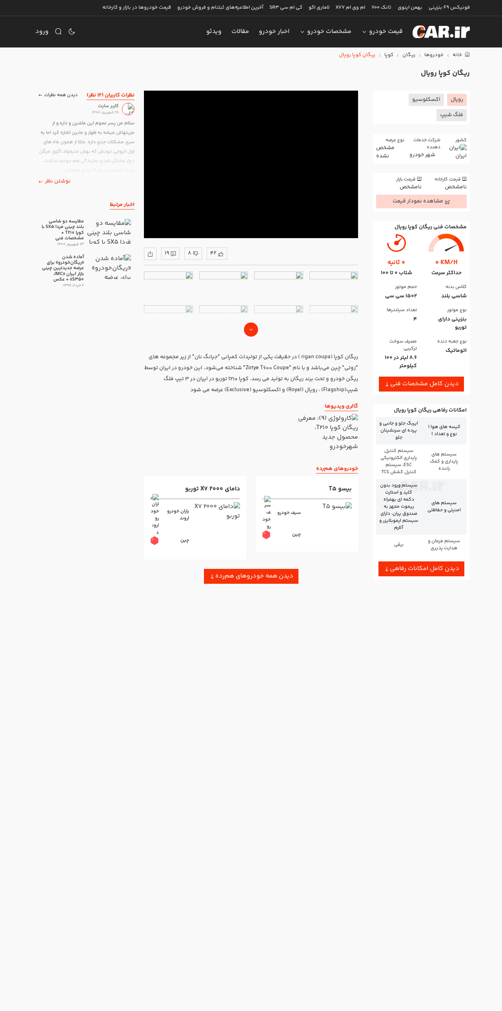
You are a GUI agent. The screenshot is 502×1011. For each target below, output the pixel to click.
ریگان (408, 55)
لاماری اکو (319, 7)
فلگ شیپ (451, 115)
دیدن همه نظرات (61, 94)
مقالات (240, 31)
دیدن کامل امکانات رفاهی (424, 569)
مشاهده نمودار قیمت (418, 201)
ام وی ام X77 (350, 7)
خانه (458, 55)
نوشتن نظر (58, 181)
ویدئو (214, 31)
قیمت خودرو (386, 31)
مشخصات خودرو (329, 31)
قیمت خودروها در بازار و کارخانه (136, 7)
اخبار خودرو (274, 31)
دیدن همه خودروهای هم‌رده (254, 576)
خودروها (434, 55)
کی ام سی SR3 (285, 7)
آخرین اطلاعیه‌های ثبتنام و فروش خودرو (220, 7)
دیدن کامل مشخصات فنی (424, 384)
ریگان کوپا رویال (357, 55)
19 (167, 253)
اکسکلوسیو (426, 99)
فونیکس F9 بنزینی (449, 7)
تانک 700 (381, 7)
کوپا (388, 55)
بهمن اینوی (410, 7)
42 (213, 253)
